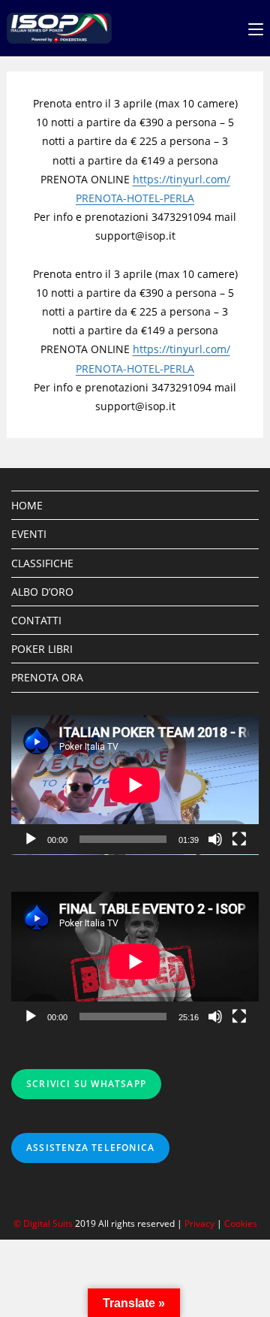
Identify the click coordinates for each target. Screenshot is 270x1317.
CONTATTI (36, 620)
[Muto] (215, 839)
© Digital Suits (44, 1223)
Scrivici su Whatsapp (86, 1083)
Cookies (240, 1223)
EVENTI (28, 534)
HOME (27, 505)
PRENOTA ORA (47, 677)
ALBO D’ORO (42, 591)
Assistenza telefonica (90, 1147)
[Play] (30, 839)
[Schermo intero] (239, 839)
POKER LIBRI (42, 649)
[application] (135, 785)
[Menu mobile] (255, 28)
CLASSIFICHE (42, 563)
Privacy (199, 1223)
